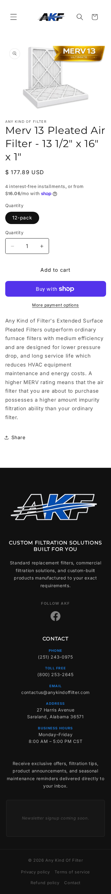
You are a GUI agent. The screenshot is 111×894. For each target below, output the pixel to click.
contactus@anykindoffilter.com (55, 692)
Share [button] (18, 437)
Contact (72, 882)
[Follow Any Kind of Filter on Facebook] (55, 616)
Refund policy (45, 882)
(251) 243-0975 (55, 656)
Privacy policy (35, 871)
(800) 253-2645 (55, 674)
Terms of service (72, 871)
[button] (13, 17)
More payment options (55, 305)
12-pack (22, 218)
